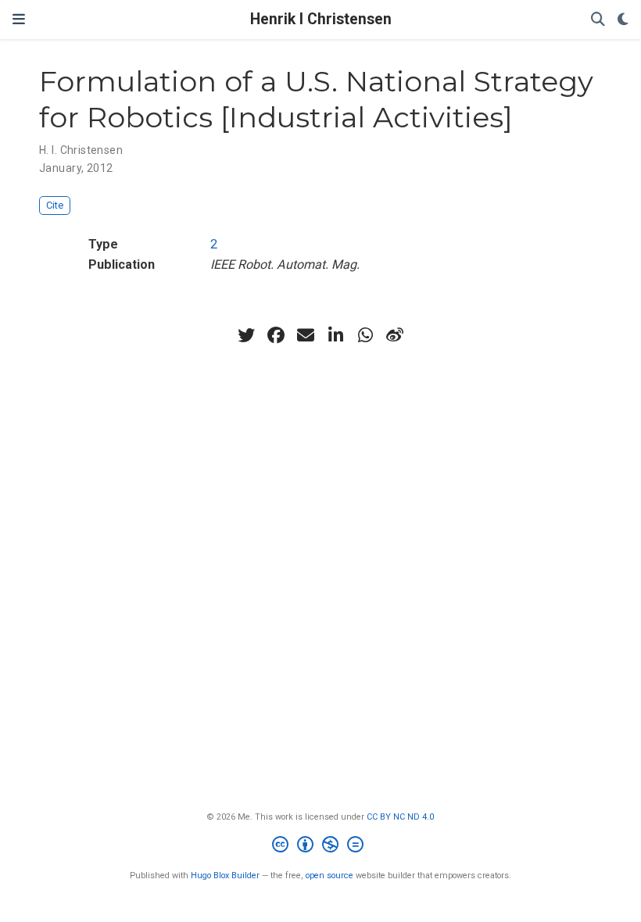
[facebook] (276, 335)
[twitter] (246, 335)
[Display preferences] (623, 20)
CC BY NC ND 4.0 (400, 817)
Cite (54, 205)
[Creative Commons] (321, 846)
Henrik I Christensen (321, 19)
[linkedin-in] (335, 335)
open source (329, 875)
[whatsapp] (365, 335)
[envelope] (305, 335)
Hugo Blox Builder (225, 875)
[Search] (598, 20)
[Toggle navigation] (19, 19)
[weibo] (394, 335)
